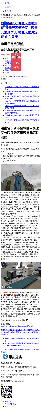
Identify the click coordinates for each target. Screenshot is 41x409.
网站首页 (8, 58)
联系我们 (8, 3)
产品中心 (8, 61)
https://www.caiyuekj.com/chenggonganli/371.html (17, 326)
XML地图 (8, 7)
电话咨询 (8, 401)
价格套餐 (8, 63)
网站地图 (8, 11)
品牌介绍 (8, 70)
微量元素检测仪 (14, 76)
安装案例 (8, 68)
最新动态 (8, 65)
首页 (2, 349)
